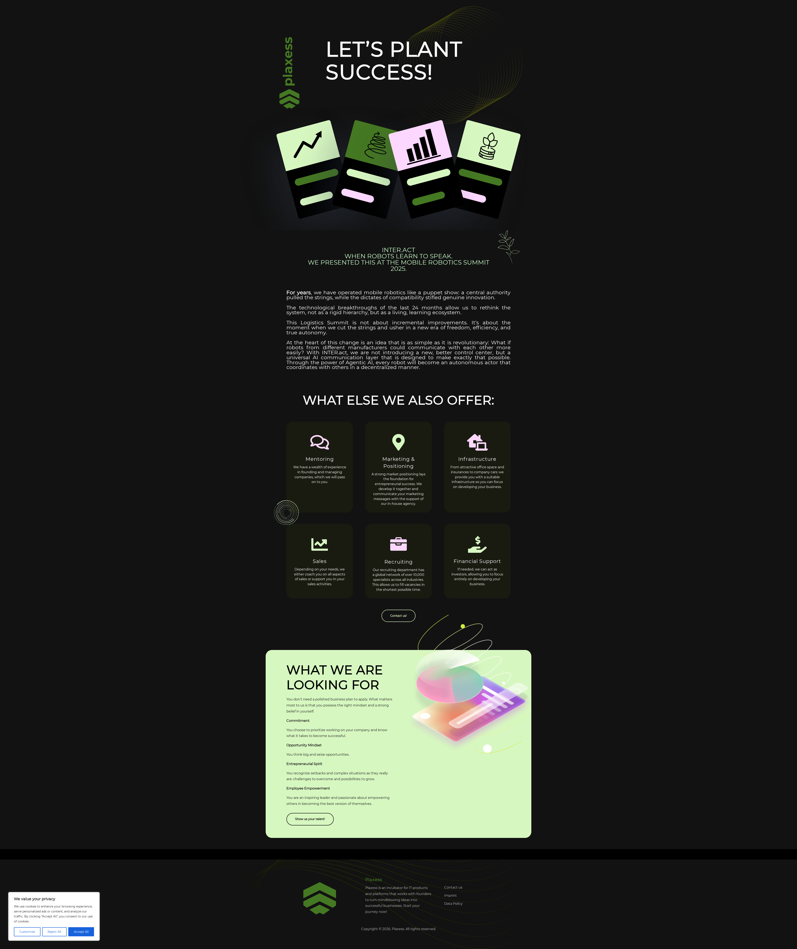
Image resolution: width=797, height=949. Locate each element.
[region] (54, 916)
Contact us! (398, 616)
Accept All (81, 932)
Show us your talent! (310, 819)
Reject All (54, 932)
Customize (27, 932)
